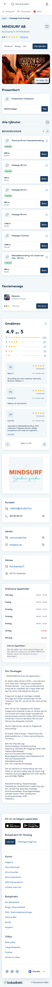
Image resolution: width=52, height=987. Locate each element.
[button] (26, 104)
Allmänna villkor (12, 957)
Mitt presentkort (13, 877)
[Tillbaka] (5, 4)
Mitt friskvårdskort (14, 882)
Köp (44, 109)
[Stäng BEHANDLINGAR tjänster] (47, 131)
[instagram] (7, 971)
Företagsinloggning (27, 842)
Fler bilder (40, 80)
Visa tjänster (40, 46)
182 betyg (24, 37)
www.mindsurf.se (18, 537)
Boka (44, 154)
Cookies (8, 952)
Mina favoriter (11, 872)
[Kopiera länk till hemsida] (43, 537)
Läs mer (11, 434)
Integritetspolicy (13, 947)
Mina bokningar (12, 867)
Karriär (8, 922)
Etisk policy (10, 942)
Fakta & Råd (10, 917)
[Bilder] (26, 474)
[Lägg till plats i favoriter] (47, 27)
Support (9, 927)
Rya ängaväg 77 (17, 566)
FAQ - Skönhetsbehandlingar (18, 912)
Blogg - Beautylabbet (15, 907)
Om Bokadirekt (12, 902)
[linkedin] (12, 971)
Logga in (9, 862)
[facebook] (17, 971)
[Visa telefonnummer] (43, 516)
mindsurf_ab (16, 544)
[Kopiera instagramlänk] (43, 544)
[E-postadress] (27, 508)
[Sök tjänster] (47, 122)
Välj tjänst (42, 306)
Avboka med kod (13, 887)
